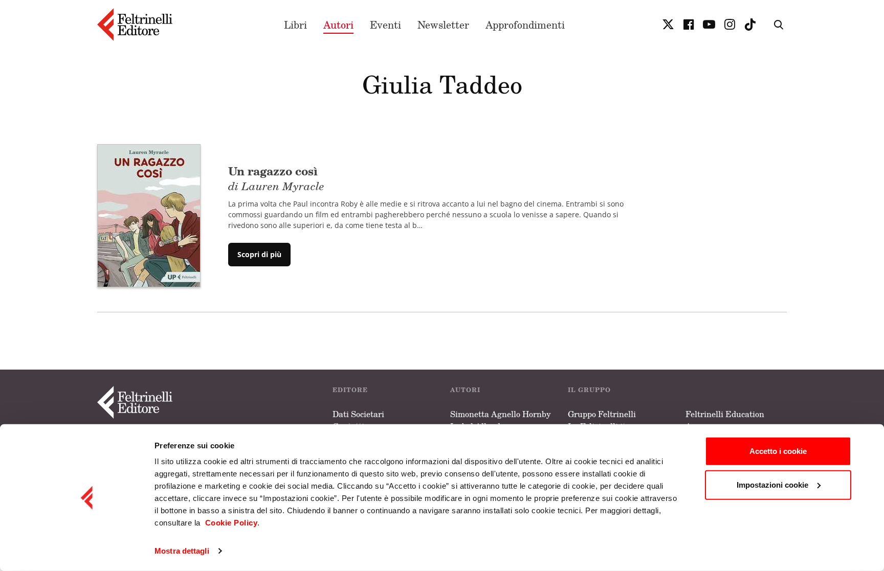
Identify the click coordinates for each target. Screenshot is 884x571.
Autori (338, 24)
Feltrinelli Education (725, 414)
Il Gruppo (589, 390)
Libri (295, 24)
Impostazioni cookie (772, 484)
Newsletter (443, 24)
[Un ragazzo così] (149, 214)
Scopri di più (259, 254)
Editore (350, 390)
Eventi (385, 24)
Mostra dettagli (181, 550)
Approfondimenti (525, 24)
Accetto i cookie (778, 451)
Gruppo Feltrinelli (602, 414)
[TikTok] (750, 24)
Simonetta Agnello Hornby (500, 414)
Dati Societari (358, 414)
